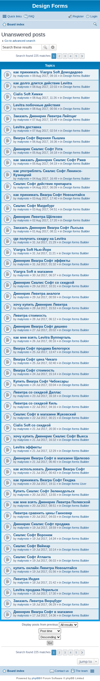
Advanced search (53, 47)
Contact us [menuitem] (62, 670)
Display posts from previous (40, 624)
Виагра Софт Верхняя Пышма (39, 138)
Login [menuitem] (93, 16)
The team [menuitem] (81, 670)
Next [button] (82, 56)
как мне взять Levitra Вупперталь (42, 337)
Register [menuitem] (78, 16)
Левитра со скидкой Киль (35, 403)
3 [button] (65, 56)
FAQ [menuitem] (31, 16)
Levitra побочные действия (36, 105)
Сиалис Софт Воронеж (32, 535)
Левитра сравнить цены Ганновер (42, 513)
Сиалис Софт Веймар (31, 546)
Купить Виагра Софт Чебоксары (41, 381)
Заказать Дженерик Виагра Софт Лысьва (48, 228)
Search (45, 47)
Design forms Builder (76, 75)
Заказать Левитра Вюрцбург (37, 601)
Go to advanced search (20, 40)
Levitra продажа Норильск (35, 590)
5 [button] (76, 56)
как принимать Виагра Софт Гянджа (44, 480)
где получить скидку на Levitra (39, 239)
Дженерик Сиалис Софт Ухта (37, 149)
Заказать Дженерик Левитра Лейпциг (45, 116)
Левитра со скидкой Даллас (37, 392)
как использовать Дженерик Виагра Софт (49, 469)
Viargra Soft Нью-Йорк (32, 250)
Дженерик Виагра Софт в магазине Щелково (51, 458)
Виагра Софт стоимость (33, 370)
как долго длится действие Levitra (42, 83)
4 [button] (70, 56)
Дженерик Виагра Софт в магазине (43, 612)
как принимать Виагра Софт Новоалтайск (49, 195)
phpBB (36, 678)
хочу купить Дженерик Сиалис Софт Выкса (50, 436)
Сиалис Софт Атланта (32, 557)
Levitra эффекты (27, 447)
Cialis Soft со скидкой (32, 425)
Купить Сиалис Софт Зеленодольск (44, 491)
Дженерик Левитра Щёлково (37, 217)
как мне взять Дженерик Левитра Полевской (51, 502)
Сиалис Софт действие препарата (42, 184)
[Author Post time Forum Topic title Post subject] (50, 631)
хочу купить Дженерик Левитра (40, 304)
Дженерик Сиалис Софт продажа (41, 524)
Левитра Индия (26, 579)
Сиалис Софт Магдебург (33, 206)
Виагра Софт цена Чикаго (35, 359)
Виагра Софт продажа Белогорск (41, 348)
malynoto (23, 75)
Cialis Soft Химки (28, 94)
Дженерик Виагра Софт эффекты (41, 261)
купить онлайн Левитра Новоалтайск (45, 568)
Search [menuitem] (95, 25)
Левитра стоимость (30, 315)
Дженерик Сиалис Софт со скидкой (43, 283)
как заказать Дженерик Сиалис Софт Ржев (49, 160)
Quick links (14, 16)
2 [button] (59, 56)
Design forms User (74, 483)
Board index (15, 24)
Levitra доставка (27, 127)
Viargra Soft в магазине (33, 272)
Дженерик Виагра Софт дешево (40, 326)
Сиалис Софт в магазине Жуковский (44, 414)
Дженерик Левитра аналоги (36, 294)
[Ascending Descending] (50, 637)
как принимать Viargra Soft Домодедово (48, 72)
